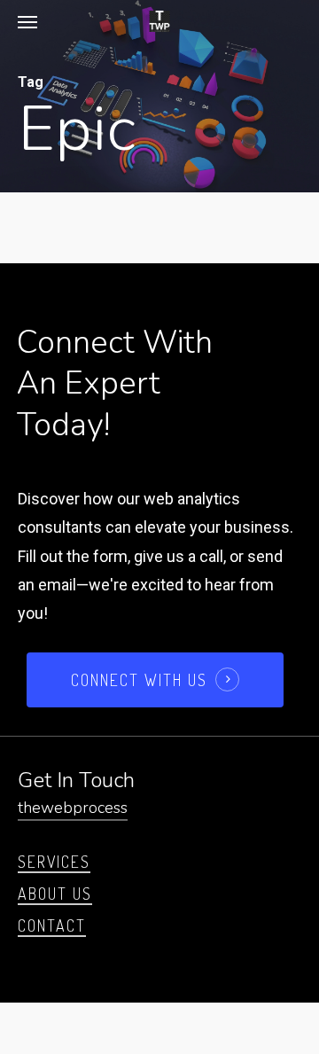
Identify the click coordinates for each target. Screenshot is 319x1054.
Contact (52, 925)
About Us (55, 893)
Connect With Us (139, 680)
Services (54, 861)
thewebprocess (73, 807)
